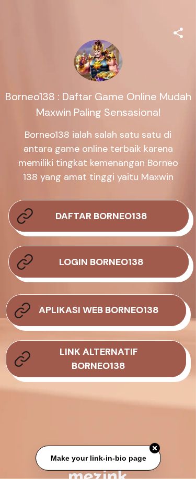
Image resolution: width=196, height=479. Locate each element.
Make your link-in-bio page (98, 457)
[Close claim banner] (154, 447)
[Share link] (178, 31)
